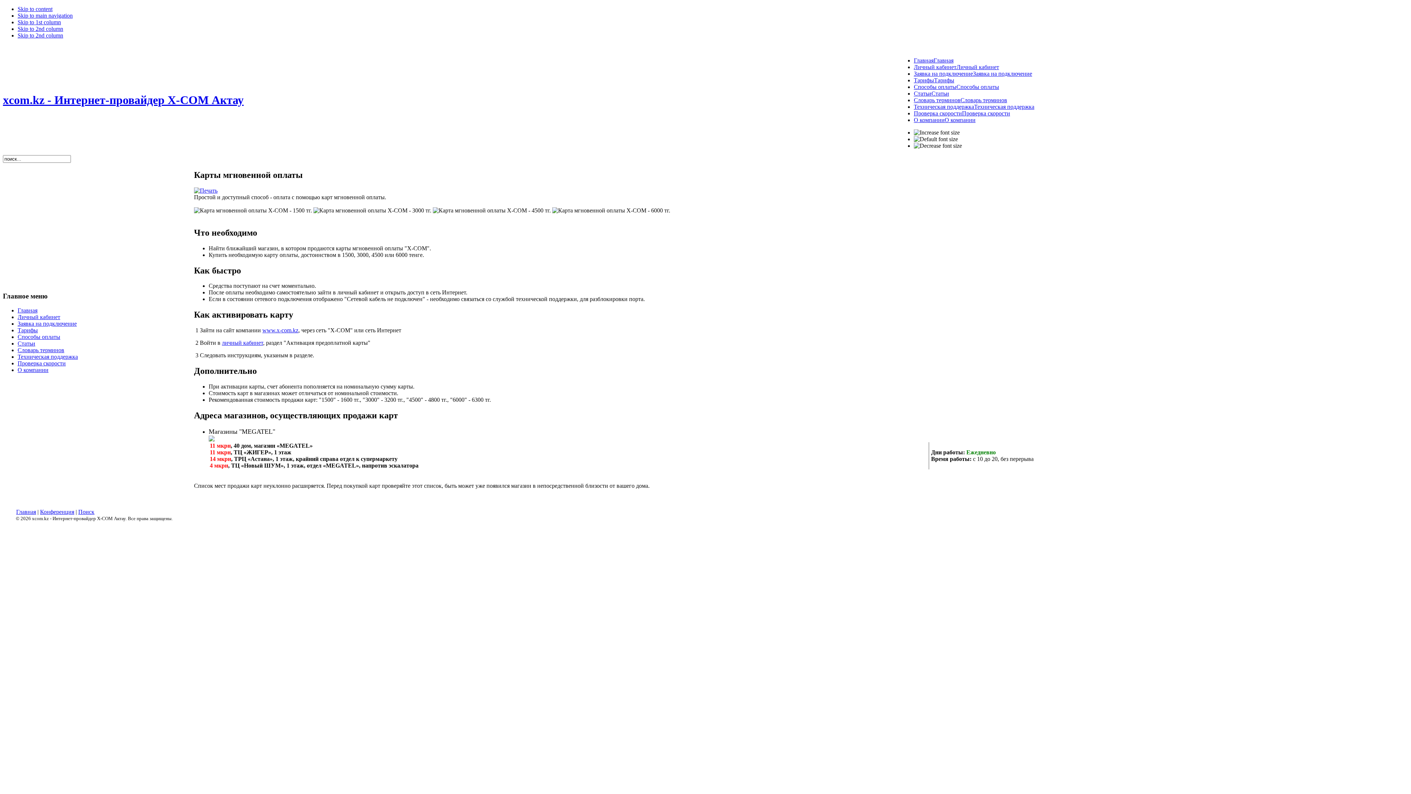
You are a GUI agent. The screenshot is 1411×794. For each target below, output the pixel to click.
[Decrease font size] (938, 146)
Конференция (57, 512)
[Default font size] (936, 139)
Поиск (86, 512)
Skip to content (35, 9)
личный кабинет (242, 343)
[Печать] (206, 190)
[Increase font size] (937, 132)
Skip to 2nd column (40, 29)
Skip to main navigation (45, 15)
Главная (26, 512)
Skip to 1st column (39, 22)
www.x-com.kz (280, 330)
